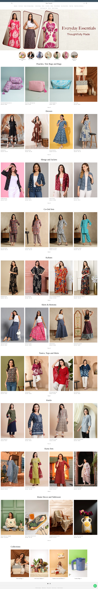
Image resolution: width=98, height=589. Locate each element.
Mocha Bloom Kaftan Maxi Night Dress (79, 296)
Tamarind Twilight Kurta (4, 439)
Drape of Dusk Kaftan (28, 296)
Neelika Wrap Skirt (52, 343)
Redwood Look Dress (28, 150)
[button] (12, 3)
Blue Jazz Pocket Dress (53, 150)
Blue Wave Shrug (76, 198)
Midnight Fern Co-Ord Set (53, 248)
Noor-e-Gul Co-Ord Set (4, 248)
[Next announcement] (87, 1)
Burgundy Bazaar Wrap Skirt (78, 343)
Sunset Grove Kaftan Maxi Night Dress (55, 296)
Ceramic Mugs (77, 578)
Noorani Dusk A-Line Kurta (53, 439)
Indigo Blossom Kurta (28, 439)
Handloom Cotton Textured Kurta (78, 439)
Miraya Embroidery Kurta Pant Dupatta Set (6, 487)
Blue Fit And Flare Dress (77, 150)
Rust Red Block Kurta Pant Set (54, 487)
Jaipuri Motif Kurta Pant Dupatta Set (30, 487)
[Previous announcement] (11, 1)
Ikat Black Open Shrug (4, 198)
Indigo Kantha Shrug (28, 198)
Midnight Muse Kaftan (4, 296)
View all (49, 107)
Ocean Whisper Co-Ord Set (77, 248)
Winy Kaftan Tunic (27, 392)
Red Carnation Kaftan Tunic (53, 392)
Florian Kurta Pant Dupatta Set (78, 487)
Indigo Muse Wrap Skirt (4, 343)
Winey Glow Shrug (52, 198)
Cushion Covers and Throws (58, 578)
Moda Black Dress (3, 150)
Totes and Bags (19, 578)
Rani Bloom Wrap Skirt (28, 343)
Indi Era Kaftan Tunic (77, 392)
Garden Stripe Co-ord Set (28, 248)
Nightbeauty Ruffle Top (4, 392)
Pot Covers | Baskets (39, 578)
